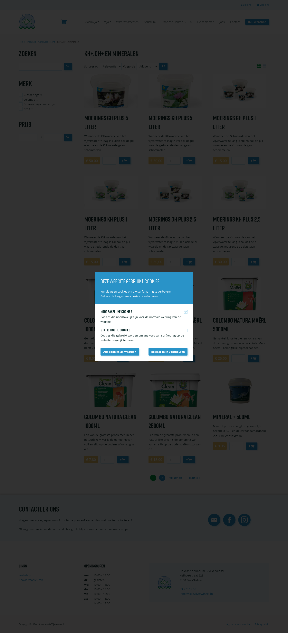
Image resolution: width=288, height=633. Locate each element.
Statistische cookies (115, 330)
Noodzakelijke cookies (116, 312)
